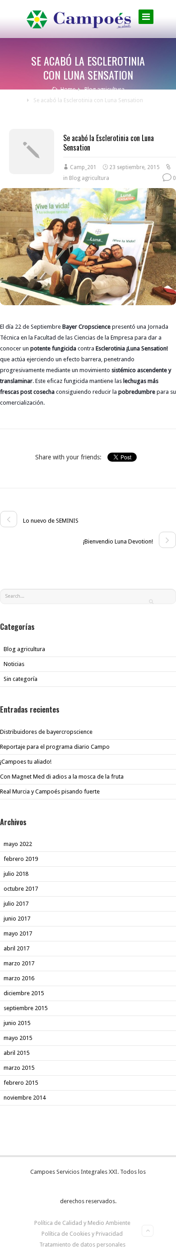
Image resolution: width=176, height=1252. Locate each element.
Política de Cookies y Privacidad (82, 1233)
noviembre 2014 (25, 1097)
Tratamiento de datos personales (82, 1244)
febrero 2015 (21, 1082)
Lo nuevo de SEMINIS (50, 520)
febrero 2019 (21, 858)
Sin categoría (20, 679)
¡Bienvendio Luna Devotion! (118, 541)
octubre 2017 (21, 888)
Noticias (14, 664)
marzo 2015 (19, 1067)
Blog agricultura (104, 89)
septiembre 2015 (25, 1008)
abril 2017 (16, 948)
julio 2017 (16, 903)
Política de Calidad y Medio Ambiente (82, 1222)
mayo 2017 (18, 933)
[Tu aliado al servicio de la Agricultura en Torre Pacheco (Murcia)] (79, 18)
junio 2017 (17, 918)
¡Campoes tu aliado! (25, 761)
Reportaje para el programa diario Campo (55, 746)
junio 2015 (17, 1023)
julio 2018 (16, 873)
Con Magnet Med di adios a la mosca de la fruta (62, 776)
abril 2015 (16, 1052)
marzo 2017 (19, 963)
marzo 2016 (19, 978)
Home (67, 89)
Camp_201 (83, 167)
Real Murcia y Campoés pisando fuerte (50, 791)
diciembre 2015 (24, 993)
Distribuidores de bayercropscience (46, 731)
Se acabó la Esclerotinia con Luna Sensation (108, 142)
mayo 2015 (18, 1038)
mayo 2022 (18, 844)
